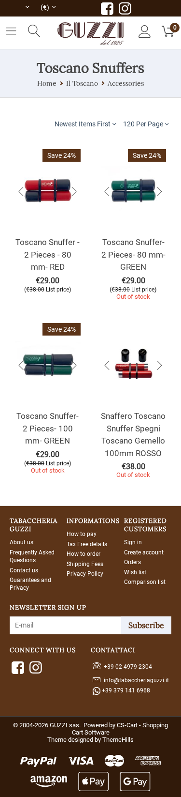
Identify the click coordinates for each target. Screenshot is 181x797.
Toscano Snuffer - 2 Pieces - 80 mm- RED (47, 254)
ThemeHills (118, 739)
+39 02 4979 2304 (126, 666)
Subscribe (146, 625)
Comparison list (145, 582)
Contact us (24, 570)
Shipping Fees (85, 564)
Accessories (126, 83)
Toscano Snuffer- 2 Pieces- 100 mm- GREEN (47, 428)
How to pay (82, 534)
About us (21, 542)
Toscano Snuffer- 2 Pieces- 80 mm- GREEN (133, 254)
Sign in (133, 542)
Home (46, 83)
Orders (132, 562)
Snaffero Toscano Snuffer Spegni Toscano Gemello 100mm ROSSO (133, 434)
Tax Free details (87, 544)
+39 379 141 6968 (125, 690)
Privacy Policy (85, 573)
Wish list (135, 572)
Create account (144, 552)
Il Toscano (82, 83)
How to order (83, 554)
